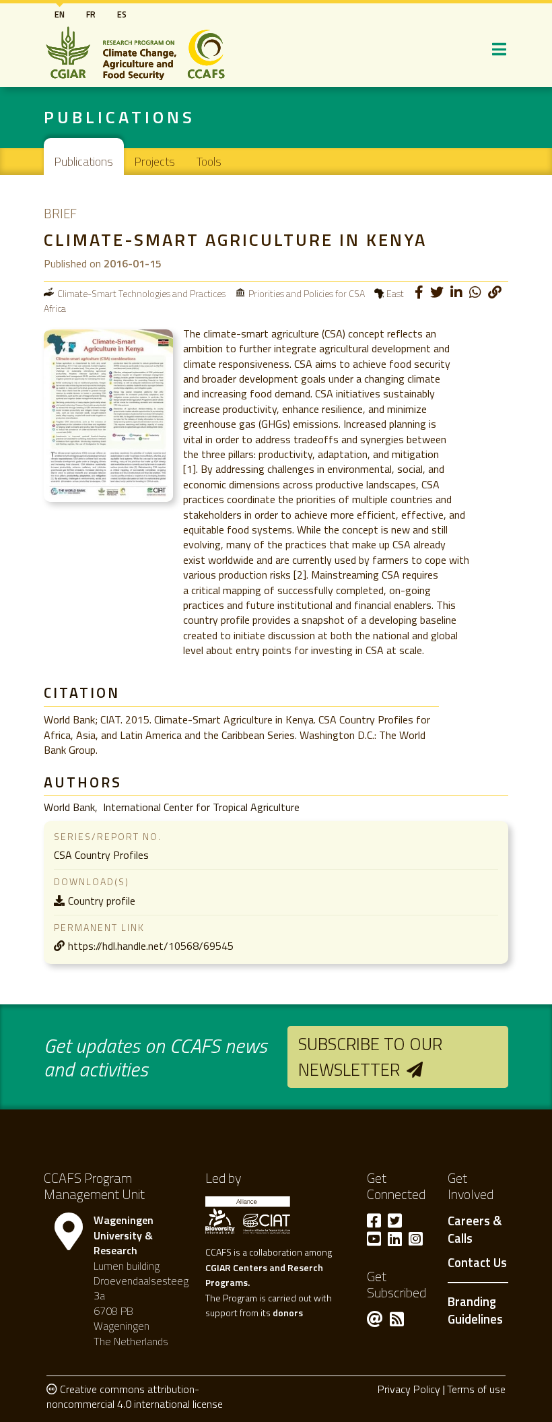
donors (288, 1312)
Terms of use (476, 1389)
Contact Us (477, 1263)
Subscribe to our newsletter (370, 1056)
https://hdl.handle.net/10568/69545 (151, 945)
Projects (155, 161)
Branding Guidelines (475, 1310)
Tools (209, 161)
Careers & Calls (475, 1230)
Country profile (101, 900)
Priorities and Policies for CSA (306, 293)
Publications (84, 161)
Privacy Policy (409, 1389)
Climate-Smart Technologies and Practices (141, 293)
